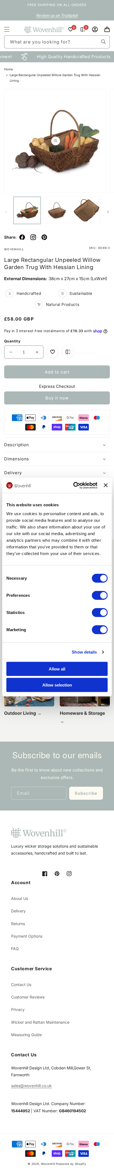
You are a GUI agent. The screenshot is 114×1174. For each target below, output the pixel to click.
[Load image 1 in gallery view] (27, 210)
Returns (18, 923)
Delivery (18, 911)
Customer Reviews (28, 997)
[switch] (100, 595)
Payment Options (26, 936)
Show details (84, 652)
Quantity (12, 341)
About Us (19, 898)
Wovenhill (48, 1163)
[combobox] (57, 42)
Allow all (57, 668)
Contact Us (21, 984)
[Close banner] (106, 485)
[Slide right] (108, 212)
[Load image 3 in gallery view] (86, 210)
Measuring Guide (26, 1034)
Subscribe (86, 793)
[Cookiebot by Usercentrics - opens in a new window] (73, 485)
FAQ (15, 948)
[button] (7, 29)
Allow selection (57, 685)
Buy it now (57, 398)
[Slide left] (6, 212)
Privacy (18, 1009)
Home (8, 69)
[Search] (103, 42)
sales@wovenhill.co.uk (31, 1085)
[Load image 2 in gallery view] (57, 210)
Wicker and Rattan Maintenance (40, 1022)
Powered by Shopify (71, 1163)
